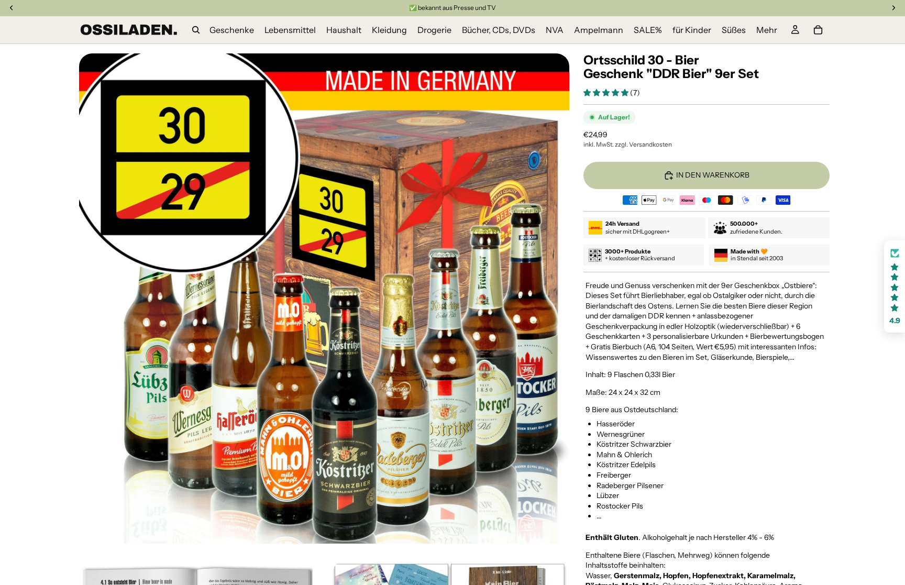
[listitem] (766, 29)
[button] (606, 92)
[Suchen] (195, 29)
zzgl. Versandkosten (643, 144)
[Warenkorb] (818, 29)
